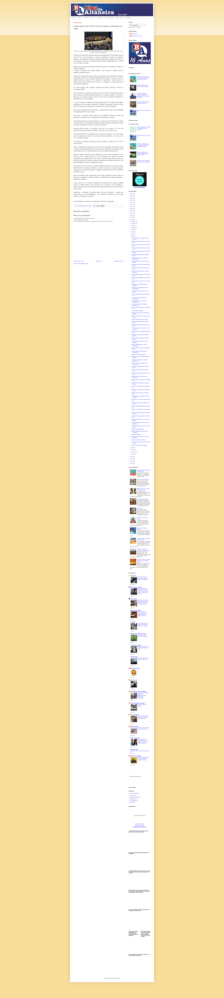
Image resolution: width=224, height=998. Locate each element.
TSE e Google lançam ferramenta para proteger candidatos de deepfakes (143, 578)
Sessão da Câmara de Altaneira (142, 705)
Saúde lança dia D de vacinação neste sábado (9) (139, 751)
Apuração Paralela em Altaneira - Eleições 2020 (143, 470)
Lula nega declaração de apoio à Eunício (139, 319)
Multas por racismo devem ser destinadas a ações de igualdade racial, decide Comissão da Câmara (143, 602)
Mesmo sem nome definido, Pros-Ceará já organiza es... (140, 271)
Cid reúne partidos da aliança (137, 310)
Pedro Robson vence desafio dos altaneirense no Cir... (140, 390)
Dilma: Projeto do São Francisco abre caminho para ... (140, 380)
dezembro (133, 221)
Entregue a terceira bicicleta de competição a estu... (140, 393)
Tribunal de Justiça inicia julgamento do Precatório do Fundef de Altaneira (143, 624)
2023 (131, 200)
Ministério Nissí (133, 656)
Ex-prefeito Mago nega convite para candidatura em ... (138, 301)
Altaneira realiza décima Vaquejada (138, 354)
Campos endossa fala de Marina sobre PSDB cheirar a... (140, 413)
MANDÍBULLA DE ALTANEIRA (138, 691)
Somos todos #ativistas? (136, 434)
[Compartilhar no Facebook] (102, 206)
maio (132, 236)
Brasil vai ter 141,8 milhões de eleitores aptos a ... (140, 386)
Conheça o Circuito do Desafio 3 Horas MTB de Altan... (140, 251)
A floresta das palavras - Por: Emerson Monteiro (142, 635)
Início (73, 17)
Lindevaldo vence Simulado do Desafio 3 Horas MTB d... (139, 288)
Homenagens (132, 798)
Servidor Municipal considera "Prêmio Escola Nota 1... (140, 275)
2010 (131, 463)
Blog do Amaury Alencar (136, 587)
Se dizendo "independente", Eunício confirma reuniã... (140, 426)
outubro (133, 225)
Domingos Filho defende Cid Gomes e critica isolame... (140, 316)
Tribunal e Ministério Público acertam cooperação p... (139, 345)
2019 (131, 208)
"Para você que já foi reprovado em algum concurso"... (140, 238)
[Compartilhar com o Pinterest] (104, 206)
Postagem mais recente (78, 261)
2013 (131, 456)
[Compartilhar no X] (100, 206)
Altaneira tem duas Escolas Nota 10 (143, 110)
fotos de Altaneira (133, 793)
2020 (131, 206)
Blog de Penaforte (134, 726)
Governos (99, 17)
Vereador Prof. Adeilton (135, 645)
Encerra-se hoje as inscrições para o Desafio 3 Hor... (140, 245)
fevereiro (133, 452)
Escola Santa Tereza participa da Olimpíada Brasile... (140, 255)
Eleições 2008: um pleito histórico (142, 528)
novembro (133, 223)
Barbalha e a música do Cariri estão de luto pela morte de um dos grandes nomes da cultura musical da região (143, 591)
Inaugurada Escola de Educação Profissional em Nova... (140, 357)
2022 (131, 202)
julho (132, 231)
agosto (132, 229)
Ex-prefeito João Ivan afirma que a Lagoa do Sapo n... (140, 383)
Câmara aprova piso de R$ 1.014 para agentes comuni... (140, 419)
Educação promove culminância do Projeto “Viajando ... (140, 396)
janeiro (132, 454)
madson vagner (133, 680)
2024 (131, 198)
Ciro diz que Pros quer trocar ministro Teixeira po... (140, 400)
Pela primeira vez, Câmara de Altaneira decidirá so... (139, 284)
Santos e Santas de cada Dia (143, 479)
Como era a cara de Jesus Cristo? (142, 518)
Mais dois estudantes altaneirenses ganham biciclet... (140, 338)
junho (132, 234)
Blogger (118, 978)
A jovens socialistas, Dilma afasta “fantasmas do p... (140, 294)
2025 (131, 195)
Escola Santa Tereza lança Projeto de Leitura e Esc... (140, 416)
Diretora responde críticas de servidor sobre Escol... (140, 268)
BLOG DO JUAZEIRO (135, 756)
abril (132, 447)
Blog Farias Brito (134, 749)
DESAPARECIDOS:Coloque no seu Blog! (139, 824)
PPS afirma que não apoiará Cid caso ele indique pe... (139, 341)
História (86, 17)
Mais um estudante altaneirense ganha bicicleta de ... (140, 406)
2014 (131, 219)
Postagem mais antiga (118, 261)
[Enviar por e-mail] (97, 206)
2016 (131, 215)
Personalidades (109, 17)
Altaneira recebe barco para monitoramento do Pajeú (140, 348)
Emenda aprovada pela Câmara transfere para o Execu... (140, 265)
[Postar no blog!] (99, 206)
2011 (131, 461)
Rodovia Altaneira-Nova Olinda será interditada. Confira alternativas (143, 128)
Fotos (92, 17)
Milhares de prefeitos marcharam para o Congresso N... (139, 363)
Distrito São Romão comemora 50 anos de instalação (140, 437)
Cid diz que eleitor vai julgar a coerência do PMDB (140, 335)
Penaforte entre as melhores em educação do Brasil (143, 728)
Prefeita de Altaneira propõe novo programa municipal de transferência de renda (143, 78)
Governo (132, 795)
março (132, 449)
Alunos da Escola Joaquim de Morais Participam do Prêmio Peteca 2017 (143, 717)
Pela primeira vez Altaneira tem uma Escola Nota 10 (140, 367)
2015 (131, 217)
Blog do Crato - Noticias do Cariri (138, 633)
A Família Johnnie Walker (142, 499)
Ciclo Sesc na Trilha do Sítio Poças (138, 439)
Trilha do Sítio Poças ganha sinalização (139, 445)
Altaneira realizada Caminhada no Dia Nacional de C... (139, 351)
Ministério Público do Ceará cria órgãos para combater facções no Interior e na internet (142, 613)
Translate (139, 27)
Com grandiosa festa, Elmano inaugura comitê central (143, 102)
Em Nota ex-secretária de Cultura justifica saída (139, 370)
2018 (131, 210)
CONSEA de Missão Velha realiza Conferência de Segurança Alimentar (143, 759)
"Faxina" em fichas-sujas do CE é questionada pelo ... (140, 281)
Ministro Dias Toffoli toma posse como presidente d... (139, 377)
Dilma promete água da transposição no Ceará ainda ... (140, 373)
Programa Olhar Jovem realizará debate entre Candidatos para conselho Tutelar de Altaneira (143, 741)
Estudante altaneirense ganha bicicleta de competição (139, 431)
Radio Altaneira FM (134, 738)
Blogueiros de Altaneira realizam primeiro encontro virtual (143, 648)
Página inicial (98, 261)
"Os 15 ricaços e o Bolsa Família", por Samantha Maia (139, 298)
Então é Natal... (140, 508)
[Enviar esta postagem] (94, 205)
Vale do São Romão (134, 714)
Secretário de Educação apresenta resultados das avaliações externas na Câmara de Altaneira (143, 95)
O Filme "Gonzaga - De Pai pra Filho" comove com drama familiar (143, 561)
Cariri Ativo (133, 575)
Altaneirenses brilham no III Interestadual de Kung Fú (140, 313)
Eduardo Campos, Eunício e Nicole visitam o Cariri (140, 242)
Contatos (128, 17)
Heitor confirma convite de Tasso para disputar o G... (140, 308)
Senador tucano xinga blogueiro (137, 429)
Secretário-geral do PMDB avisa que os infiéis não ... (140, 278)
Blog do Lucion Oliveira (135, 610)
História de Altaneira (134, 797)
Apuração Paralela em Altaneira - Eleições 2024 (143, 539)
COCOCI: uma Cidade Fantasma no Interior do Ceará (143, 549)
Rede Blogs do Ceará (135, 668)
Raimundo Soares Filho (136, 36)
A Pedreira (132, 622)
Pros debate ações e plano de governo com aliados (140, 291)
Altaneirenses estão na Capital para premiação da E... (140, 332)
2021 (131, 204)
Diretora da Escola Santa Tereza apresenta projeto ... (139, 322)
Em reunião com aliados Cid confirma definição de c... (139, 304)
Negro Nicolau (133, 598)
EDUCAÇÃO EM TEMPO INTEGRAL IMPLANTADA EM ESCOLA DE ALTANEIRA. (143, 695)
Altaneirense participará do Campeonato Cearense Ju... (139, 360)
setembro (133, 227)
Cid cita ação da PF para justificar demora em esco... (140, 248)
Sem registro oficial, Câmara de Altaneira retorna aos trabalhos (143, 161)
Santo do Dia (119, 17)
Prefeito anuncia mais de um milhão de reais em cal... (140, 403)
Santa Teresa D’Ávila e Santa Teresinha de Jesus (143, 489)
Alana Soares (134, 33)
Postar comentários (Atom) (82, 263)
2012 (131, 459)
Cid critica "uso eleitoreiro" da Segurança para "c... (140, 410)
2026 (131, 193)
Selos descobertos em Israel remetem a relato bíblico (143, 658)
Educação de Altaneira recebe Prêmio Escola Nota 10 (140, 325)
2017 (131, 213)
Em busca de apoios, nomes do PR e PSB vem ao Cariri (140, 442)
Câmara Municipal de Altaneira (137, 703)
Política (80, 17)
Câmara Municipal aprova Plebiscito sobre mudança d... (140, 423)
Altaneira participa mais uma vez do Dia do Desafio (140, 261)
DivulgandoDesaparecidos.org (139, 827)
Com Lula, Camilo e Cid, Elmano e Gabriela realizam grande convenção (142, 153)
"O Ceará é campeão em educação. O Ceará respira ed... (140, 328)
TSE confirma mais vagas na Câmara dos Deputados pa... (139, 258)
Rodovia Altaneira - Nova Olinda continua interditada (142, 85)
